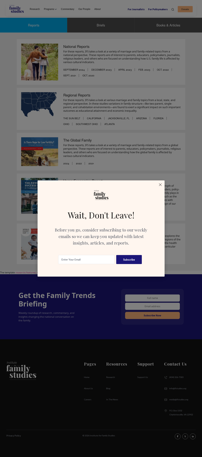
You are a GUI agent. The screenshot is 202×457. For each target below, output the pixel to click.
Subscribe (129, 259)
